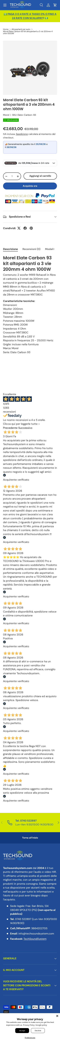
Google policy (41, 1025)
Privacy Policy (29, 1025)
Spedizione (22, 134)
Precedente (10, 428)
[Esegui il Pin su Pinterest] (31, 228)
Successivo (25, 428)
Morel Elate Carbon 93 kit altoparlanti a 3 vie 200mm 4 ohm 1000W (28, 33)
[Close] (57, 1015)
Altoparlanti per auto (21, 29)
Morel (6, 114)
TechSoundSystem (35, 938)
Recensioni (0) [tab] (31, 249)
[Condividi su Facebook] (25, 228)
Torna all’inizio (30, 837)
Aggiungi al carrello (40, 175)
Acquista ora (30, 185)
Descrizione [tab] (10, 249)
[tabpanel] (30, 304)
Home (5, 29)
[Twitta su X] (19, 228)
